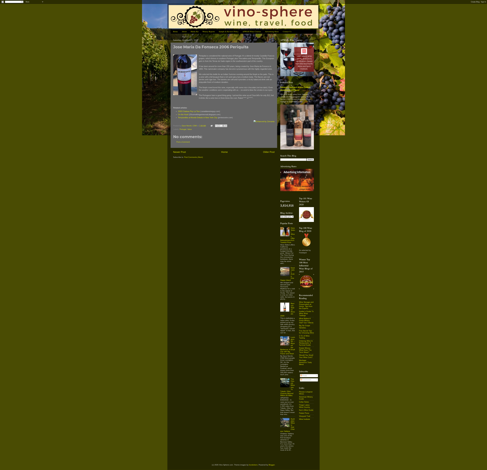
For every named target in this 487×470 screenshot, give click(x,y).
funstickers (253, 465)
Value (189, 129)
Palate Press (304, 413)
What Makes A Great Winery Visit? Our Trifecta (306, 321)
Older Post (269, 152)
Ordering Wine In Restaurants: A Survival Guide (306, 343)
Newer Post (179, 152)
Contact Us (287, 31)
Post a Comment (183, 142)
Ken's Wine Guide (306, 410)
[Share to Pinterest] (226, 126)
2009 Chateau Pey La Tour (189, 111)
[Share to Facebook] (223, 126)
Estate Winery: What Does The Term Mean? (305, 350)
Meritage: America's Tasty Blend (305, 362)
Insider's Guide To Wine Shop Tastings (306, 313)
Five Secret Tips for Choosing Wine (306, 332)
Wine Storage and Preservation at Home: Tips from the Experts (306, 305)
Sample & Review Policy (229, 31)
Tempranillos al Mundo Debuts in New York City (197, 118)
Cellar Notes (304, 402)
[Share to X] (221, 126)
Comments (306, 380)
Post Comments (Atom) (193, 157)
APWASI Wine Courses (251, 31)
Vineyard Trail (304, 416)
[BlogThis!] (218, 126)
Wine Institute (304, 419)
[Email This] (216, 126)
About (184, 31)
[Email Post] (211, 126)
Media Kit (194, 31)
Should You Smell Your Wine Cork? (306, 356)
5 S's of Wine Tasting (304, 337)
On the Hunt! (183, 115)
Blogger (272, 465)
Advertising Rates (272, 31)
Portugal (183, 129)
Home (175, 31)
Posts (304, 376)
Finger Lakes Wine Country (304, 406)
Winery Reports (208, 31)
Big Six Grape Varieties (304, 327)
